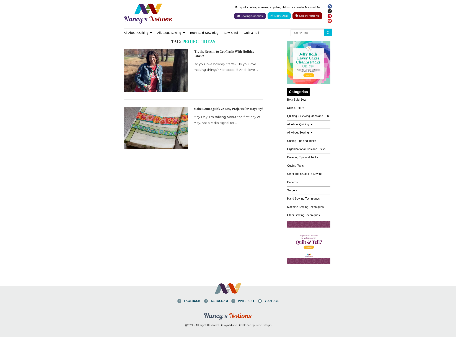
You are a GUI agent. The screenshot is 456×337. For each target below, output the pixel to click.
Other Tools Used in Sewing (304, 173)
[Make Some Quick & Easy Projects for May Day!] (156, 128)
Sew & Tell (231, 33)
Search (328, 32)
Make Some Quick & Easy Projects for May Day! (228, 109)
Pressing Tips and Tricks (302, 157)
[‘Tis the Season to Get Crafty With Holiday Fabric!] (156, 70)
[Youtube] (330, 21)
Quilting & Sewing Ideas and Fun (308, 115)
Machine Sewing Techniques (305, 206)
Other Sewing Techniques (303, 215)
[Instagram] (330, 11)
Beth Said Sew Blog (204, 33)
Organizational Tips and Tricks (306, 149)
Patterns (292, 182)
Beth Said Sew (296, 99)
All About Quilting (136, 33)
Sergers (292, 190)
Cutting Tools (295, 165)
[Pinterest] (330, 16)
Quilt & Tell (251, 33)
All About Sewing (169, 33)
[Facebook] (330, 6)
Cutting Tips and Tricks (301, 140)
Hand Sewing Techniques (303, 198)
